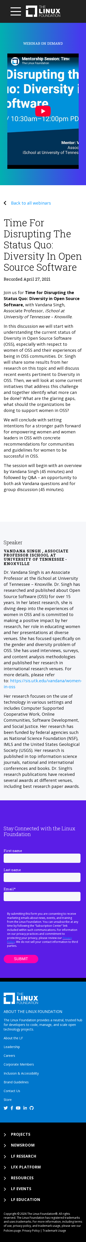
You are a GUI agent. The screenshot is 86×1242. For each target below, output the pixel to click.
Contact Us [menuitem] (12, 1091)
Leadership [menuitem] (12, 1047)
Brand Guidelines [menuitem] (16, 1082)
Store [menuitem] (8, 1099)
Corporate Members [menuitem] (19, 1064)
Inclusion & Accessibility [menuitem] (21, 1073)
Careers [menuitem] (9, 1055)
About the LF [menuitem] (13, 1038)
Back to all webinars (31, 203)
